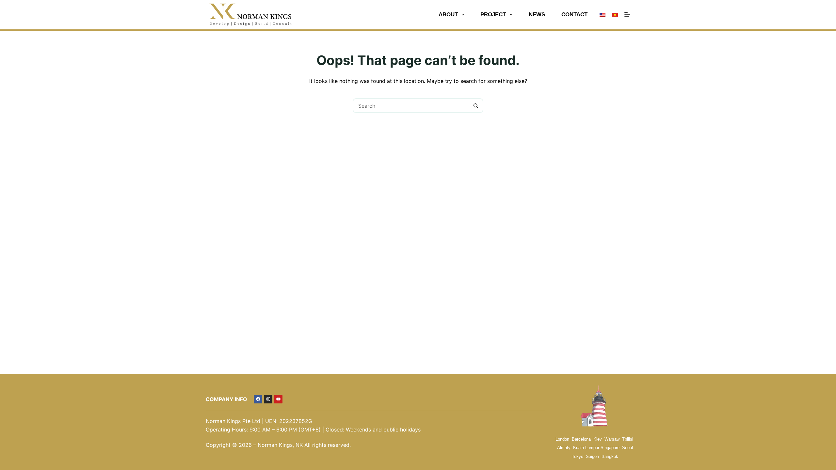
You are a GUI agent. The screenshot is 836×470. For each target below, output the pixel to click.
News (537, 14)
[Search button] (476, 105)
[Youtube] (278, 399)
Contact (574, 14)
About (448, 14)
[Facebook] (258, 399)
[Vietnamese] (615, 15)
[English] (602, 15)
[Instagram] (268, 399)
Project (493, 14)
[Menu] (627, 15)
